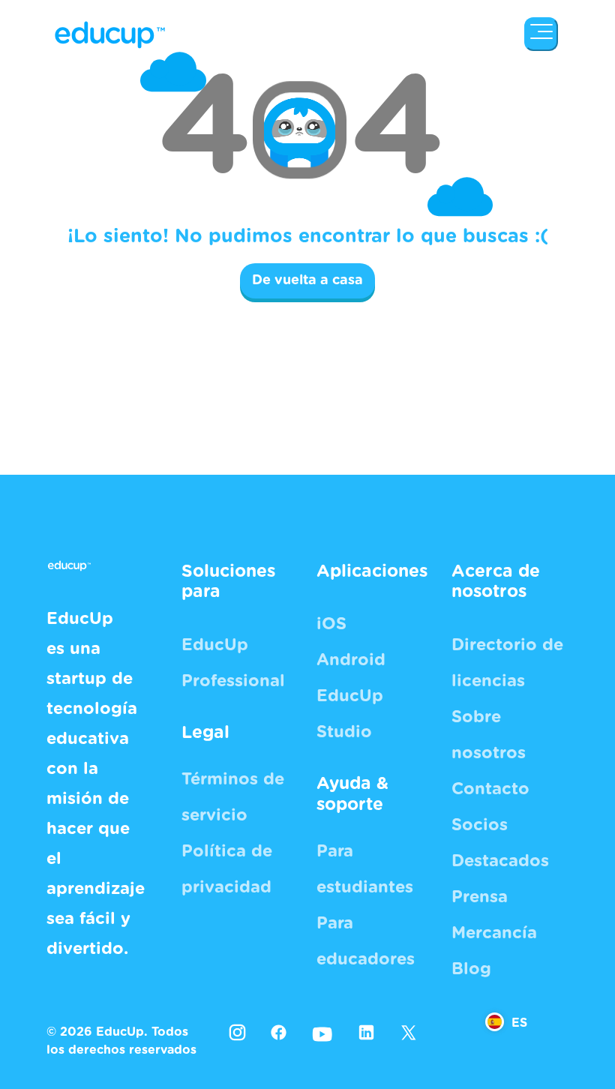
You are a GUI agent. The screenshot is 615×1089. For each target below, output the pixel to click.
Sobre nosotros (489, 735)
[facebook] (279, 1032)
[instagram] (237, 1032)
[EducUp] (541, 34)
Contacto (491, 789)
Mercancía (494, 933)
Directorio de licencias (507, 663)
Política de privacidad (227, 869)
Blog (471, 969)
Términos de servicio (233, 797)
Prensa (480, 897)
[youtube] (322, 1033)
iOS (331, 624)
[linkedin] (366, 1032)
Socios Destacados (500, 843)
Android (351, 660)
